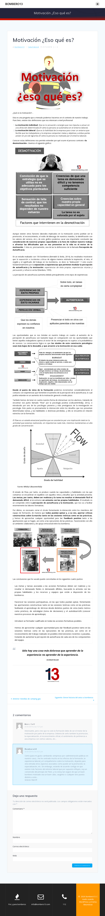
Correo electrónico (21, 846)
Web (15, 855)
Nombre (16, 837)
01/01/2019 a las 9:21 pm (34, 752)
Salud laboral (33, 47)
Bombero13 (14, 4)
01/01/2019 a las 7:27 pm (34, 727)
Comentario (18, 808)
